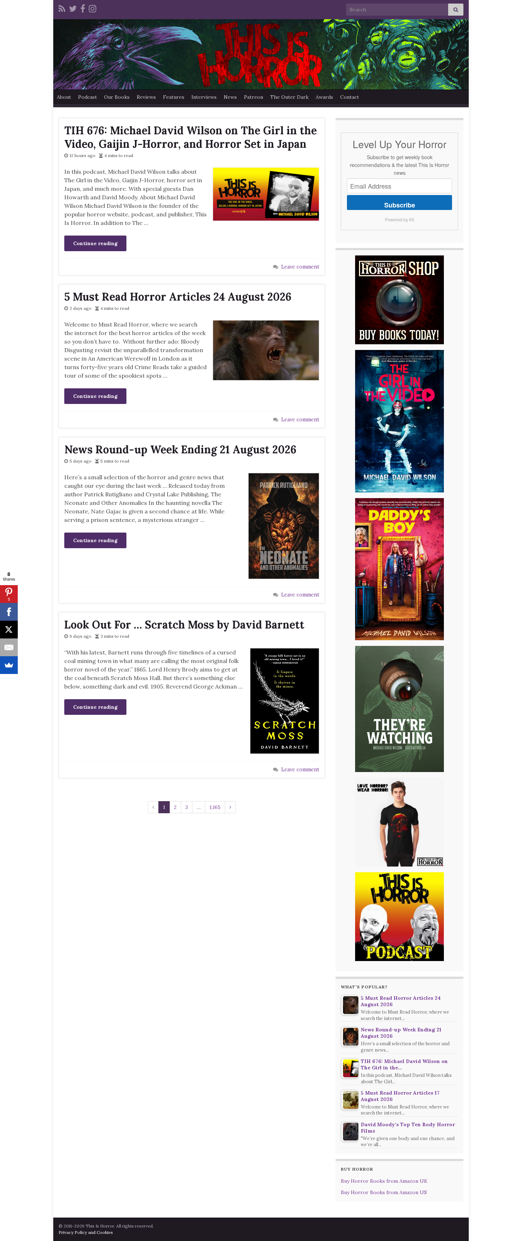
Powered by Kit (399, 219)
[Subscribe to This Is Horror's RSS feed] (62, 7)
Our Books (117, 97)
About (64, 97)
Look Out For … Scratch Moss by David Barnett (184, 624)
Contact (349, 97)
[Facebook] (82, 7)
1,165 (215, 807)
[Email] (9, 647)
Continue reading (95, 243)
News (230, 97)
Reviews (146, 97)
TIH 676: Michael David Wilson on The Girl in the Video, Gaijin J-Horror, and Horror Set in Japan (190, 137)
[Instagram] (92, 7)
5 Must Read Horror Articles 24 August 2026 (178, 296)
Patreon (253, 97)
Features (173, 97)
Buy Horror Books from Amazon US (384, 1192)
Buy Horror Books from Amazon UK (384, 1181)
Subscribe (399, 205)
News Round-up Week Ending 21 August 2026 (180, 449)
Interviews (204, 97)
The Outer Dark (289, 97)
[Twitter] (73, 7)
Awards (324, 97)
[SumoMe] (9, 665)
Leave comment (300, 267)
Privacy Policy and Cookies (86, 1232)
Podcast (87, 97)
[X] (9, 629)
